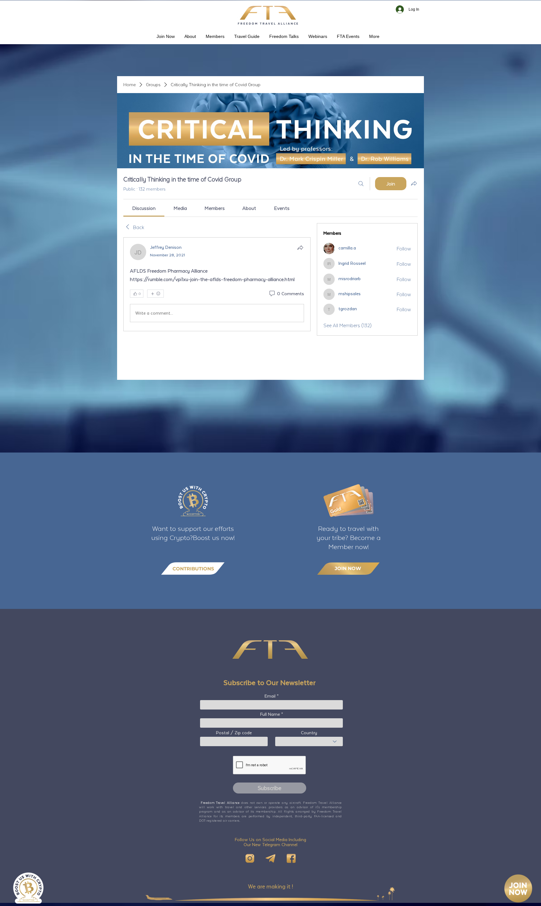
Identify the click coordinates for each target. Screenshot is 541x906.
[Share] (300, 247)
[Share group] (414, 183)
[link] (144, 208)
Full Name (270, 714)
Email (270, 696)
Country (309, 732)
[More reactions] (155, 294)
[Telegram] (270, 858)
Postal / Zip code (234, 732)
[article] (217, 284)
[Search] (361, 183)
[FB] (291, 858)
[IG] (250, 858)
